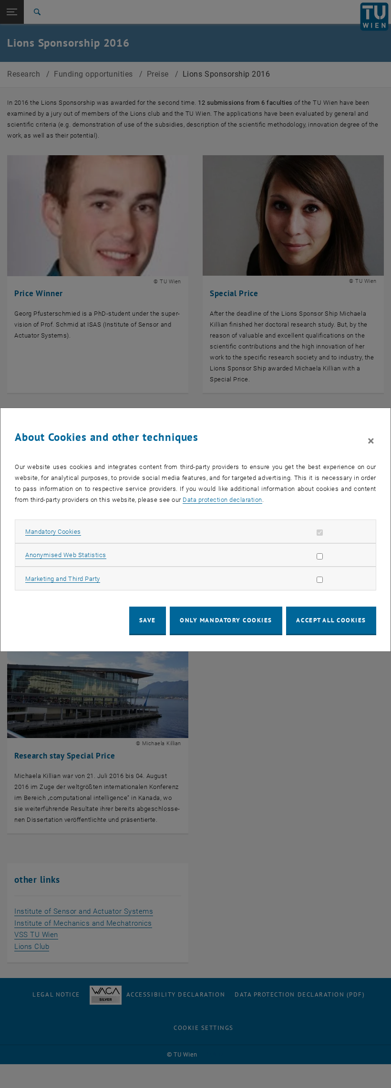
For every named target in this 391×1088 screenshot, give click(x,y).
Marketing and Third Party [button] (62, 578)
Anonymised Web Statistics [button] (65, 555)
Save (147, 620)
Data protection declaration (222, 499)
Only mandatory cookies (226, 620)
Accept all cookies (331, 620)
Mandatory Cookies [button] (53, 531)
